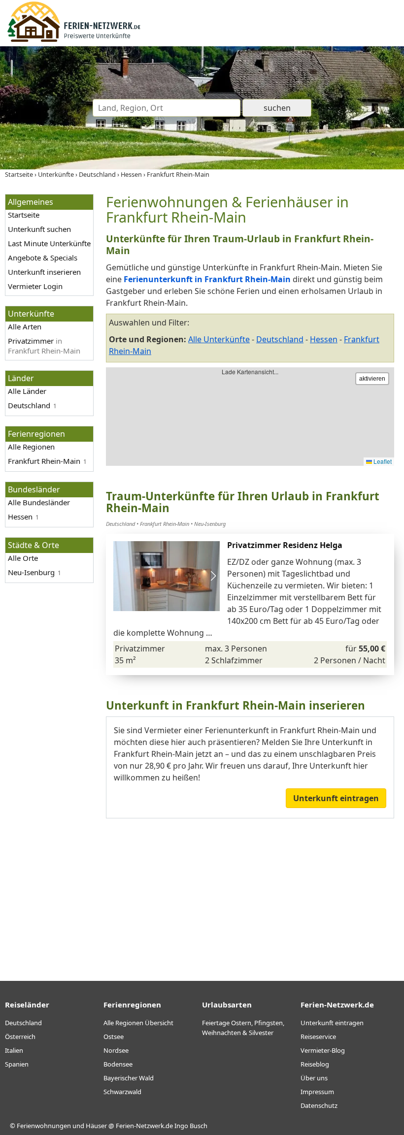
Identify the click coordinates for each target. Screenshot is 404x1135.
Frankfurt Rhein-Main (44, 461)
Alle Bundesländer (39, 502)
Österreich (20, 1036)
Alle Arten (24, 326)
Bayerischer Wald (128, 1077)
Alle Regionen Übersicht (138, 1022)
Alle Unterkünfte (219, 339)
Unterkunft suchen (39, 229)
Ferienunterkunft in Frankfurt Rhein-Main (207, 279)
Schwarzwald (122, 1091)
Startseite (23, 215)
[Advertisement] (250, 892)
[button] (213, 576)
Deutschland (29, 405)
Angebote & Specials (42, 257)
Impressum (317, 1091)
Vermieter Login (35, 286)
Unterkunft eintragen (336, 798)
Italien (14, 1050)
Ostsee (113, 1036)
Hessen (323, 339)
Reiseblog (315, 1064)
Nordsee (116, 1050)
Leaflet (382, 461)
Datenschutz (319, 1105)
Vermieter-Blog (323, 1050)
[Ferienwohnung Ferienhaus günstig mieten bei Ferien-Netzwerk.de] (74, 40)
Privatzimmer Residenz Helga (284, 545)
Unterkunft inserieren (44, 272)
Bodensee (118, 1064)
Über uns (314, 1077)
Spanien (17, 1064)
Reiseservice (318, 1036)
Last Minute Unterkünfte (49, 243)
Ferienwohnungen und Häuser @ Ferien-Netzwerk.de (95, 1125)
